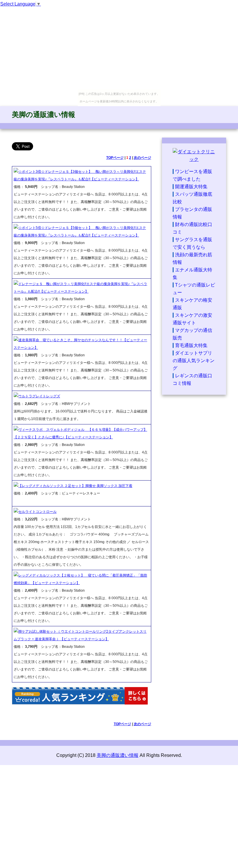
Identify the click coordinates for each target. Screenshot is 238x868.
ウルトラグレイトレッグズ (39, 396)
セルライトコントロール (37, 512)
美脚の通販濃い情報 (43, 114)
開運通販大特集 (191, 186)
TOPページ (115, 158)
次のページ (142, 158)
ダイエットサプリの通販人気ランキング (193, 361)
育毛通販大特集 (191, 345)
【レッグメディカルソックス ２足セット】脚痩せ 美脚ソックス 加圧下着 (75, 486)
